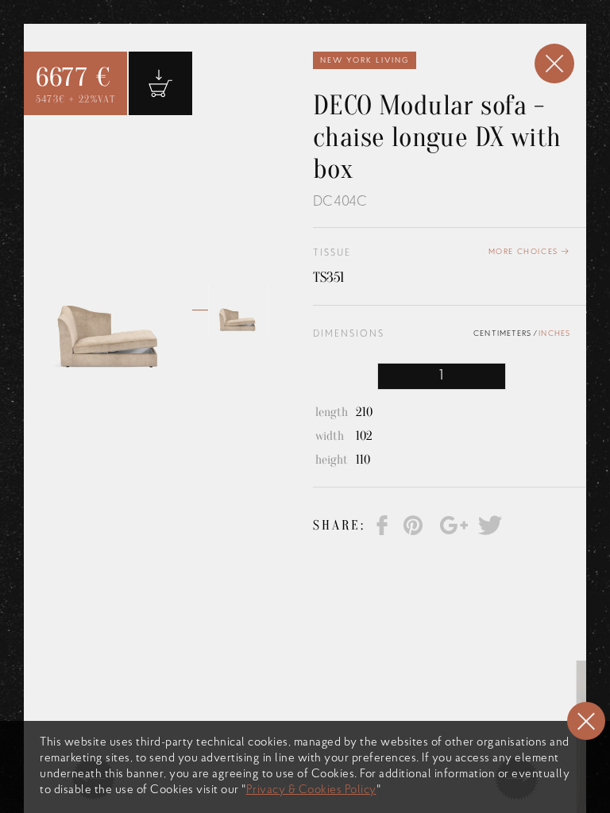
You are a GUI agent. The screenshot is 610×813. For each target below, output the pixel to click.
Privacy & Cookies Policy (311, 790)
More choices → (529, 252)
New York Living (364, 60)
